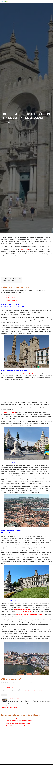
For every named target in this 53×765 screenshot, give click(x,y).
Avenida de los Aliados (9, 412)
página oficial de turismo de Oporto (34, 690)
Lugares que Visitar (14, 698)
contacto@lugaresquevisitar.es (9, 707)
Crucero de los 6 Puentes (11, 295)
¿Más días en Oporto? (6, 281)
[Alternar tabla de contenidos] (19, 279)
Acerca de (4, 694)
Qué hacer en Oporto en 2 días (8, 280)
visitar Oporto (25, 249)
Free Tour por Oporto (10, 297)
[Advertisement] (26, 266)
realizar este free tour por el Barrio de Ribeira (29, 614)
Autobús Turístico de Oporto (12, 300)
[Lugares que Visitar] (4, 701)
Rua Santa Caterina (28, 374)
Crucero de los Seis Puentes (21, 609)
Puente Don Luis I (27, 611)
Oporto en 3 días (9, 685)
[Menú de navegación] (50, 1)
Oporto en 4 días (9, 687)
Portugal (10, 122)
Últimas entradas (11, 694)
